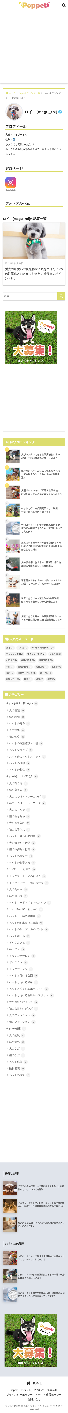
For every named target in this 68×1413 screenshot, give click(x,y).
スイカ (22, 647)
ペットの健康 (15, 1028)
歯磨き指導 (24, 666)
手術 (9, 666)
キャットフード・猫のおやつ (28, 882)
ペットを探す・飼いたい (21, 703)
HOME (36, 1383)
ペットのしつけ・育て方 (22, 776)
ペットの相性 (19, 769)
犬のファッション (21, 1015)
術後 (39, 679)
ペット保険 (17, 1061)
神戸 (27, 679)
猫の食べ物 (18, 895)
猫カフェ (16, 949)
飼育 (51, 679)
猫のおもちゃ (19, 816)
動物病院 (16, 1068)
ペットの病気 (19, 1074)
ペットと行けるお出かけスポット (30, 995)
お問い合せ (34, 1399)
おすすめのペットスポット (27, 756)
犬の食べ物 (18, 889)
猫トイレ (45, 673)
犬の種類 (16, 710)
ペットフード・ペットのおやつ (29, 902)
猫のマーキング (27, 673)
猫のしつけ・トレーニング (27, 803)
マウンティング (36, 654)
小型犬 (11, 660)
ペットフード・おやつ (20, 869)
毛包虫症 (41, 666)
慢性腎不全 (46, 660)
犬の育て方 (17, 783)
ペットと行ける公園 (23, 975)
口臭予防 (55, 654)
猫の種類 (16, 716)
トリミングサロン (21, 955)
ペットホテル (19, 935)
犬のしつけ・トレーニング (27, 796)
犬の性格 (16, 730)
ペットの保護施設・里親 (25, 743)
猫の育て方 (18, 789)
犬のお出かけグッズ (23, 1001)
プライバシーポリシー (19, 1394)
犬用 (9, 673)
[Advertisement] (34, 47)
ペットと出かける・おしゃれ (24, 909)
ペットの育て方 (20, 855)
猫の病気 (16, 1041)
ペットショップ (20, 749)
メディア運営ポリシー (48, 1394)
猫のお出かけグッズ (23, 1008)
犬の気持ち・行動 (21, 842)
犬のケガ (16, 1048)
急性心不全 (28, 660)
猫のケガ (16, 1055)
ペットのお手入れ (21, 862)
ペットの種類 (19, 763)
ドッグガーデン (20, 968)
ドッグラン (17, 962)
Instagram (11, 189)
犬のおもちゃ (19, 809)
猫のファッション (21, 1021)
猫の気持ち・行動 (22, 849)
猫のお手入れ (19, 829)
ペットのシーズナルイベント (28, 929)
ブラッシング (14, 654)
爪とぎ (56, 666)
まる (9, 647)
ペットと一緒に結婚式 (24, 916)
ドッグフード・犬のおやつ (27, 876)
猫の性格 (16, 736)
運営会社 (52, 1390)
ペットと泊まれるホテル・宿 (28, 988)
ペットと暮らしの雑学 (24, 836)
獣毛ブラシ (13, 679)
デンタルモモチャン (43, 647)
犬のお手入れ (19, 822)
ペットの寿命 (19, 723)
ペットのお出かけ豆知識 (25, 922)
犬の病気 (16, 1035)
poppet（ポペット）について (27, 1390)
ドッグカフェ (19, 942)
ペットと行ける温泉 (22, 982)
